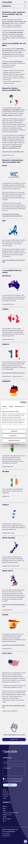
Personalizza (13, 435)
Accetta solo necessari (14, 440)
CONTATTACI (14, 739)
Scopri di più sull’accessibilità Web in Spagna (13, 645)
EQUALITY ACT (7, 814)
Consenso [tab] (4, 406)
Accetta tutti (14, 431)
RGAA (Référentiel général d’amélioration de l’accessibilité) (13, 365)
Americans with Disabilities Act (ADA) (13, 676)
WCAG (4, 806)
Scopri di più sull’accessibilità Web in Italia (13, 151)
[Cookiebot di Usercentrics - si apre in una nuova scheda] (20, 402)
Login (4, 798)
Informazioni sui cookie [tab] (21, 406)
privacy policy (18, 781)
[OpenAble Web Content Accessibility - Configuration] (25, 841)
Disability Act (5, 493)
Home (4, 790)
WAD (4, 808)
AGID (4, 810)
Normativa (6, 794)
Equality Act (15, 593)
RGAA (4, 817)
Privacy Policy (6, 833)
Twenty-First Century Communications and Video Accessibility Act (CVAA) (13, 700)
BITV (4, 821)
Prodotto (5, 792)
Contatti (5, 796)
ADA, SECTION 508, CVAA (10, 812)
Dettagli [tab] (11, 406)
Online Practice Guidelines (15, 560)
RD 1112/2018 (7, 819)
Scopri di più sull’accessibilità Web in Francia (13, 373)
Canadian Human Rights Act (15, 330)
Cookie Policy (6, 835)
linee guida (23, 691)
